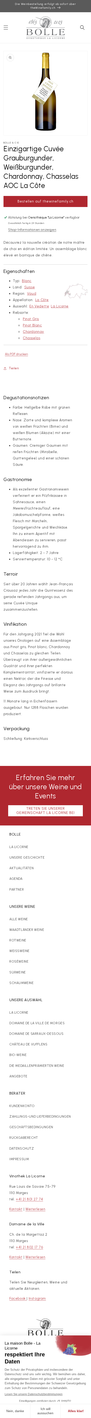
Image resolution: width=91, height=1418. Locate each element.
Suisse (29, 287)
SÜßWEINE (17, 972)
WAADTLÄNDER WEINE (26, 930)
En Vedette (39, 306)
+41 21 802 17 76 (29, 1247)
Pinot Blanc (32, 325)
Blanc (27, 281)
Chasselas (31, 338)
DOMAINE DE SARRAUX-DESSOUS (36, 1034)
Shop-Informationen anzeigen (32, 230)
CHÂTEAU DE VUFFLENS (28, 1044)
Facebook (18, 1298)
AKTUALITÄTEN (21, 868)
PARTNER (16, 890)
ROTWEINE (17, 940)
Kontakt (15, 1209)
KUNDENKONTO (22, 1106)
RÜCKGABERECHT (23, 1138)
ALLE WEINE (18, 919)
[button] (6, 27)
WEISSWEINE (19, 951)
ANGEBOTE (18, 1076)
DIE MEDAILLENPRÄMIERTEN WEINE (36, 1066)
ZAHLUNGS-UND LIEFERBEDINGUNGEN (40, 1117)
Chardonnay (33, 332)
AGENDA (16, 879)
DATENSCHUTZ (21, 1149)
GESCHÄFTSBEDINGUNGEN (31, 1127)
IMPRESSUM (19, 1159)
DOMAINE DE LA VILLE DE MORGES (37, 1023)
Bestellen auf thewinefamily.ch (46, 201)
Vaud (31, 293)
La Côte (42, 300)
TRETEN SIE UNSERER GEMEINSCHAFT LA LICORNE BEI (45, 810)
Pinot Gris (31, 319)
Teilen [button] (14, 368)
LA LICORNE (18, 847)
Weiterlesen (35, 1209)
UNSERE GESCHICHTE (27, 858)
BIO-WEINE (18, 1055)
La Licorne (60, 306)
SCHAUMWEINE (21, 983)
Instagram (37, 1298)
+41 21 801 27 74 (29, 1199)
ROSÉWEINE (18, 962)
